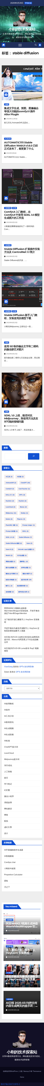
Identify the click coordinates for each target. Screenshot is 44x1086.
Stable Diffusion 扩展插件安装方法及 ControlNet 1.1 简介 (22, 250)
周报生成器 (10, 561)
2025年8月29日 (13, 930)
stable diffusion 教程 (14, 543)
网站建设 (8, 809)
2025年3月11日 (13, 1010)
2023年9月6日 (11, 153)
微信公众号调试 (12, 573)
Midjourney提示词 (11, 759)
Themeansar (37, 1071)
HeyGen (22, 501)
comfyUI (10, 489)
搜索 (6, 447)
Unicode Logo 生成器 (26, 549)
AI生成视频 (9, 728)
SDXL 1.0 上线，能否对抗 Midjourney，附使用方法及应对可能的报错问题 (21, 418)
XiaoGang (8, 667)
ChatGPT (25, 483)
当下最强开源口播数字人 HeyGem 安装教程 (20, 951)
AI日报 (20, 476)
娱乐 (6, 778)
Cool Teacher (24, 489)
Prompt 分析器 (12, 531)
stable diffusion (25, 537)
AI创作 (7, 710)
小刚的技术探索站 (22, 29)
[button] (36, 45)
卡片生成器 (22, 555)
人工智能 (8, 772)
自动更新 (10, 592)
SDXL (25, 531)
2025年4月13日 (13, 957)
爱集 (6, 881)
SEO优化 (8, 765)
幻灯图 (14, 208)
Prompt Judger (28, 525)
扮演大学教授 (11, 580)
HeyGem (10, 501)
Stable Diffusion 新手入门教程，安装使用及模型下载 (20, 317)
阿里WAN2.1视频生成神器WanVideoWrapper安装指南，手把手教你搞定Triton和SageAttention (21, 610)
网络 (6, 815)
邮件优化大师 (23, 592)
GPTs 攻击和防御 (26, 667)
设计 (6, 833)
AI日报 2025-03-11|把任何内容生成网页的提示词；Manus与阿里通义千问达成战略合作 (21, 639)
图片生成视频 (11, 567)
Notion (9, 519)
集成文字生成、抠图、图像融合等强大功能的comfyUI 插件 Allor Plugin (21, 111)
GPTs (22, 495)
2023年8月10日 (11, 354)
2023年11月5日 (11, 119)
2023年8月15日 (11, 256)
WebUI (9, 555)
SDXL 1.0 (10, 537)
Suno (29, 543)
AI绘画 (6, 104)
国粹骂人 (24, 561)
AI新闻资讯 (9, 722)
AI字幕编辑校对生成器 (13, 850)
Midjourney (11, 513)
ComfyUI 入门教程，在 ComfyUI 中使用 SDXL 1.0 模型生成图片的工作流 (22, 215)
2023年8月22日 (11, 222)
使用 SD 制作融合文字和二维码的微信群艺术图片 (21, 348)
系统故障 (8, 802)
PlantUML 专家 (12, 525)
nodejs (24, 513)
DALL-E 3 (10, 495)
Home (22, 1077)
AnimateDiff (11, 483)
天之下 (7, 887)
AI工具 (9, 476)
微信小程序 (27, 573)
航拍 (6, 821)
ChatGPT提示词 (11, 747)
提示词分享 (26, 580)
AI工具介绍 (8, 138)
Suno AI (9, 549)
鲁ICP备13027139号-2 (10, 1084)
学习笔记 (8, 784)
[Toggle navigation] (20, 45)
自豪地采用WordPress (11, 1071)
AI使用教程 (8, 208)
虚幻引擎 (8, 827)
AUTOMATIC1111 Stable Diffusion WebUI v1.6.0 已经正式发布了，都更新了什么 (21, 145)
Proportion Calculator (13, 875)
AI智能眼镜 (9, 856)
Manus (23, 507)
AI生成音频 (9, 735)
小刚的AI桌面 (9, 868)
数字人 (9, 586)
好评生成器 (26, 567)
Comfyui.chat (9, 862)
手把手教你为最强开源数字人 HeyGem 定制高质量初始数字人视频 (22, 979)
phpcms (21, 519)
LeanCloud (10, 507)
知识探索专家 (22, 586)
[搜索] (33, 456)
